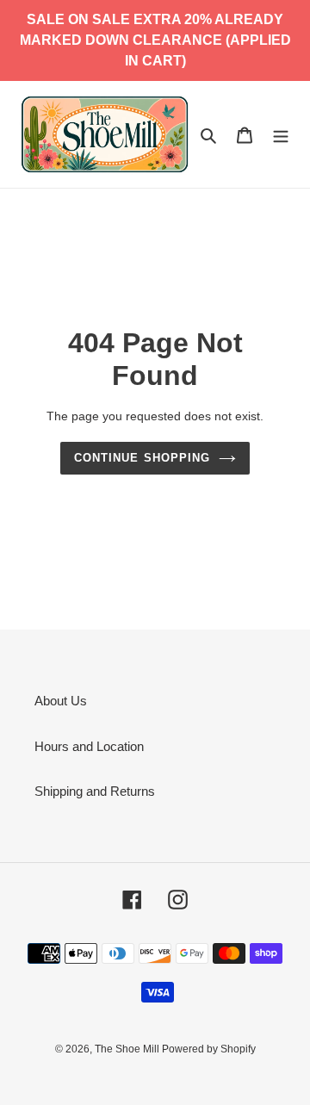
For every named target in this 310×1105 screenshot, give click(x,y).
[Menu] (281, 134)
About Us (60, 700)
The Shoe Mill (128, 1049)
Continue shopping (142, 457)
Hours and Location (89, 746)
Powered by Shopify (209, 1049)
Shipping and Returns (94, 791)
